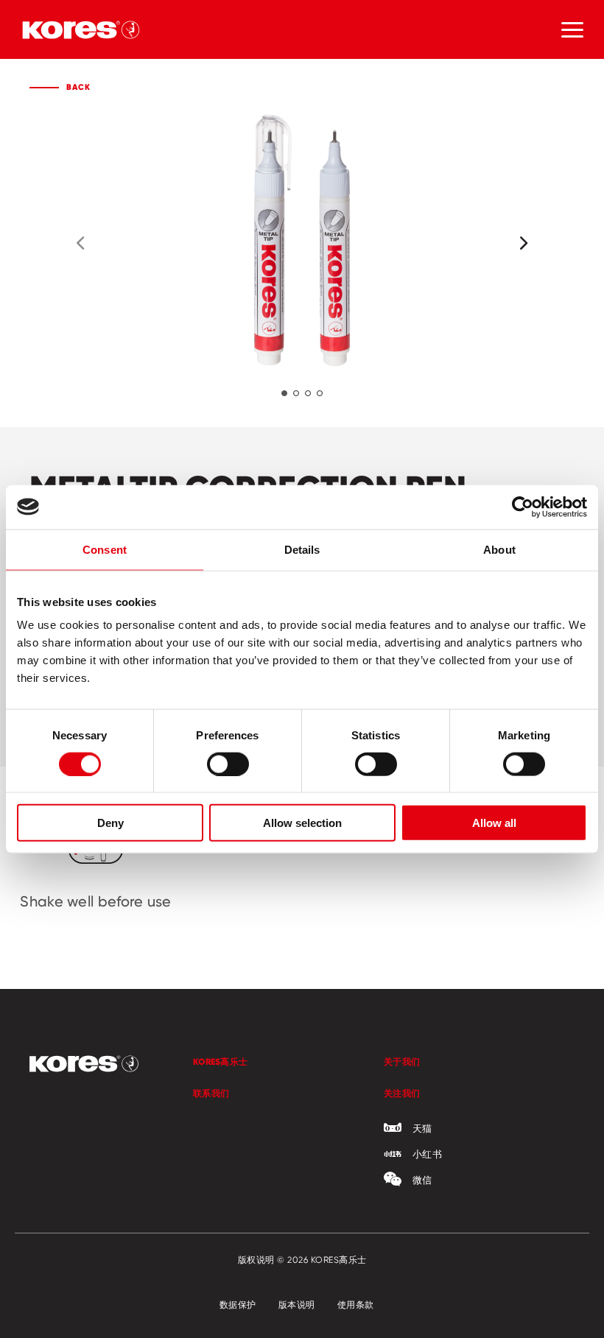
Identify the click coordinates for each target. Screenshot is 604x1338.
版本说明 (296, 1304)
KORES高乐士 (220, 1061)
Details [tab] (302, 549)
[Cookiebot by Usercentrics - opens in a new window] (522, 507)
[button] (284, 393)
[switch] (228, 763)
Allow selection (302, 823)
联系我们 (211, 1093)
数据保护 (238, 1304)
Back (78, 87)
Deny (110, 823)
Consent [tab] (104, 549)
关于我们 (402, 1061)
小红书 (427, 1154)
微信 (422, 1180)
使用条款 (355, 1304)
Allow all (494, 823)
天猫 (422, 1128)
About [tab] (499, 549)
